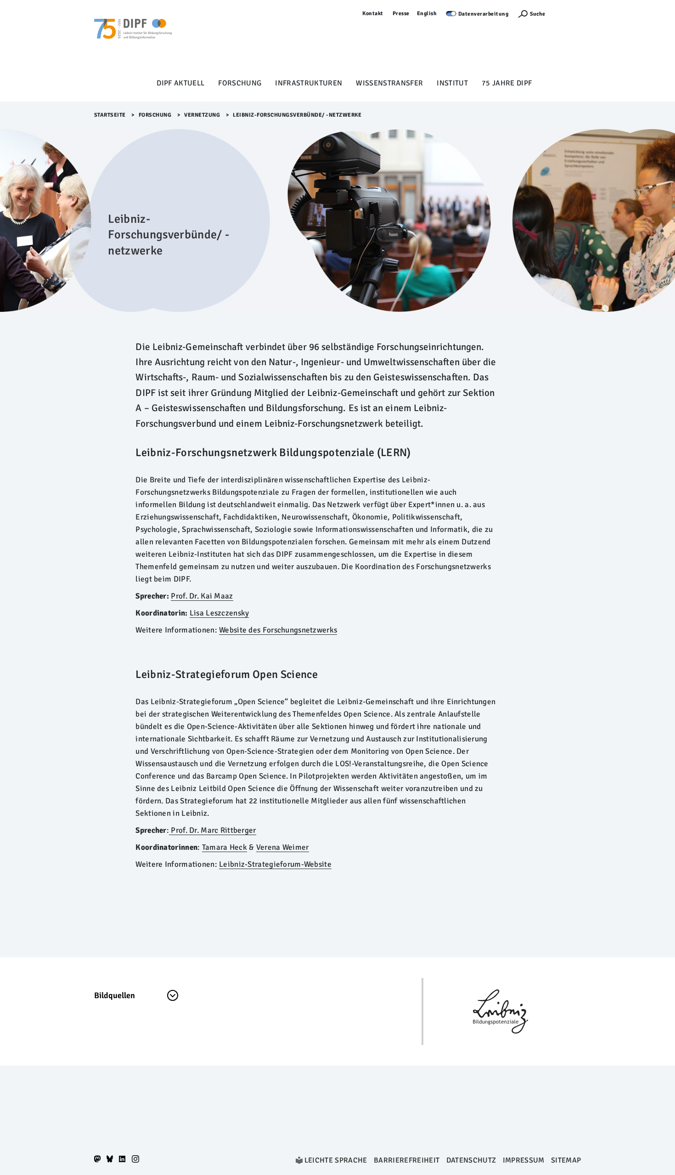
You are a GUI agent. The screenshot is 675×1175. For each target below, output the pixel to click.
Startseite (110, 115)
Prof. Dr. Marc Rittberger (212, 830)
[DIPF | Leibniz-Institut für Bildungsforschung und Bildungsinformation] (133, 42)
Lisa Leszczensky (219, 613)
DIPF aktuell (180, 83)
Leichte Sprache (335, 1160)
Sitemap (566, 1160)
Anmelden (567, 13)
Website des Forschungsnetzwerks (278, 630)
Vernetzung (202, 115)
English (427, 13)
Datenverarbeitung (483, 14)
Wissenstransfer (389, 83)
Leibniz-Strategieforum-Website (275, 864)
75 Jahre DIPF (507, 83)
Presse (401, 13)
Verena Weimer (282, 847)
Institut (452, 83)
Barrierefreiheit (406, 1160)
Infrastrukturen (308, 83)
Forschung (239, 83)
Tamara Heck (224, 847)
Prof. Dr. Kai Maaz (202, 596)
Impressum (524, 1160)
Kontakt (372, 13)
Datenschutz (471, 1160)
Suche (537, 14)
